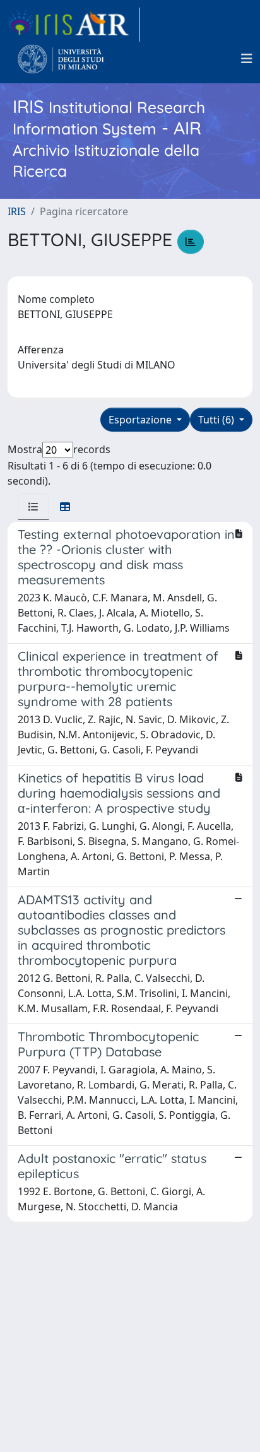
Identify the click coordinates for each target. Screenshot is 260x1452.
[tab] (33, 506)
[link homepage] (74, 25)
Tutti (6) (217, 420)
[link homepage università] (61, 59)
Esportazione (141, 420)
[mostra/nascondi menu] (246, 58)
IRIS (17, 211)
